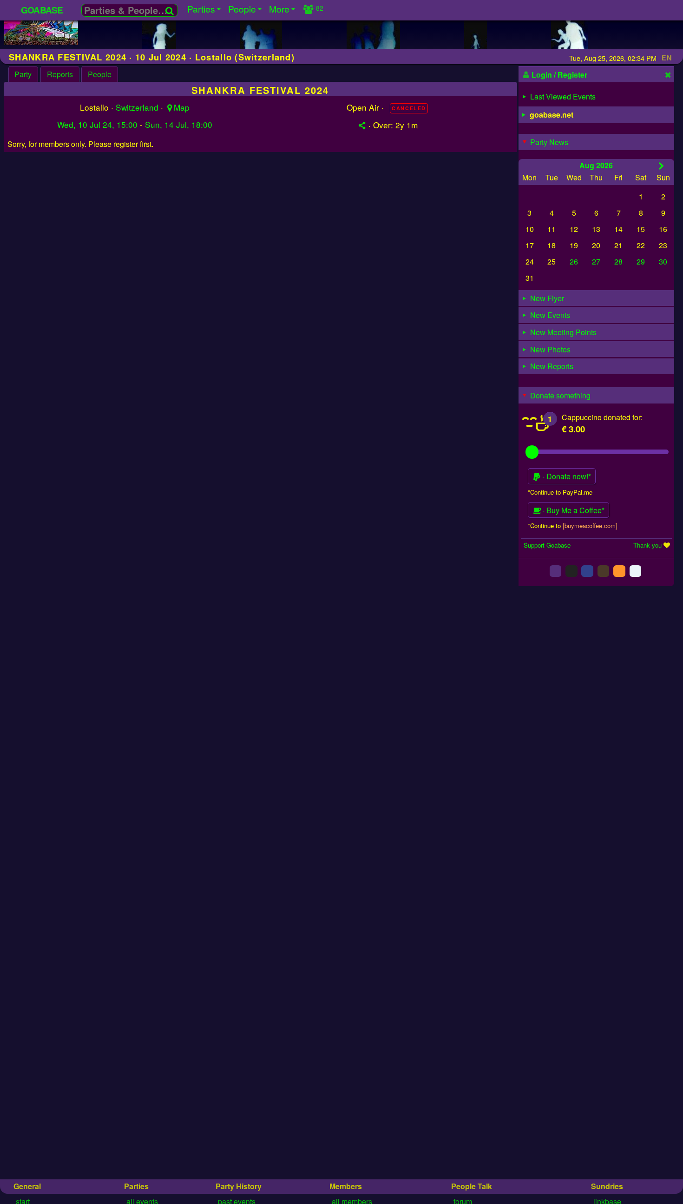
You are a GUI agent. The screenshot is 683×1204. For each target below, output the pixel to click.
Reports (60, 74)
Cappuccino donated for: (602, 417)
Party (23, 74)
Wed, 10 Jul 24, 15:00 (97, 124)
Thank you (647, 545)
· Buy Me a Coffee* (572, 510)
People (100, 74)
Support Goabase (547, 545)
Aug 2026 (596, 165)
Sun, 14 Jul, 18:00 (178, 124)
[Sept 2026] (661, 166)
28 (618, 261)
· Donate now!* (566, 476)
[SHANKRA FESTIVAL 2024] (41, 42)
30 (663, 261)
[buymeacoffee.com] (590, 525)
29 (641, 261)
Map (182, 107)
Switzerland (137, 107)
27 (596, 261)
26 (574, 261)
